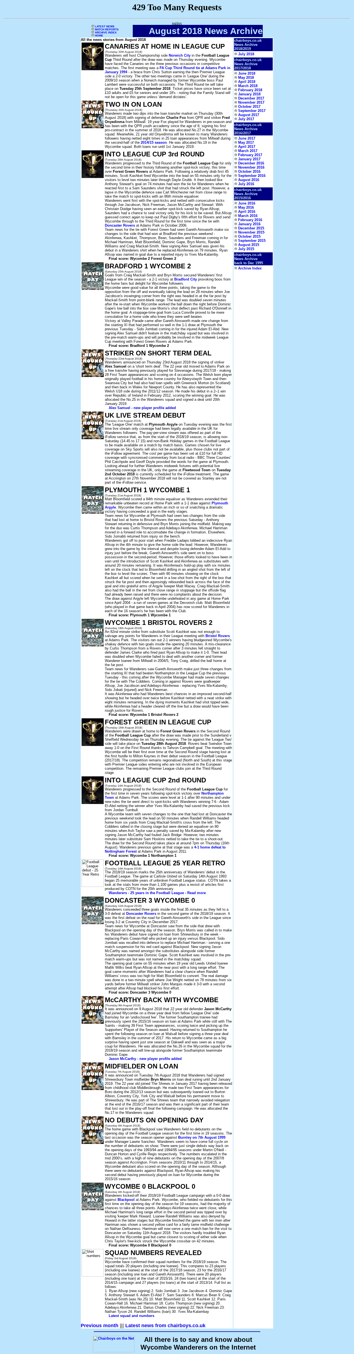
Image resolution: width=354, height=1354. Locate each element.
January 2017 (249, 159)
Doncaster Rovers (120, 225)
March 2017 (247, 151)
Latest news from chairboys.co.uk (165, 1325)
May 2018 (246, 77)
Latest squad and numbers (131, 1316)
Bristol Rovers (217, 636)
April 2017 (246, 147)
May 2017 (246, 142)
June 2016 (246, 203)
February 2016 (250, 220)
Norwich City (180, 55)
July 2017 (246, 119)
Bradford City (185, 279)
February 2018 (250, 90)
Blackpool (126, 1200)
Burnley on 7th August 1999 (201, 1137)
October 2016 (249, 171)
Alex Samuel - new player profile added (142, 408)
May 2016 (246, 207)
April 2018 (246, 82)
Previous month (99, 1325)
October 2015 (249, 236)
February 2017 (250, 155)
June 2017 (246, 138)
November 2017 (251, 102)
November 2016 (251, 167)
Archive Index (250, 268)
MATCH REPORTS (106, 29)
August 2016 (248, 180)
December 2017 (251, 98)
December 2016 (251, 163)
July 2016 (246, 184)
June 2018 (246, 73)
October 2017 (249, 106)
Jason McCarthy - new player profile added (145, 1059)
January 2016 (249, 224)
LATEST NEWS (104, 26)
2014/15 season (154, 142)
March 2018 (247, 86)
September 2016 (252, 176)
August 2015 (248, 245)
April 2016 (246, 211)
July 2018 (246, 54)
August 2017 (248, 115)
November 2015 (251, 232)
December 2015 (251, 228)
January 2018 (249, 94)
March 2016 (247, 216)
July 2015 (246, 249)
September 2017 (252, 111)
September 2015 (252, 241)
